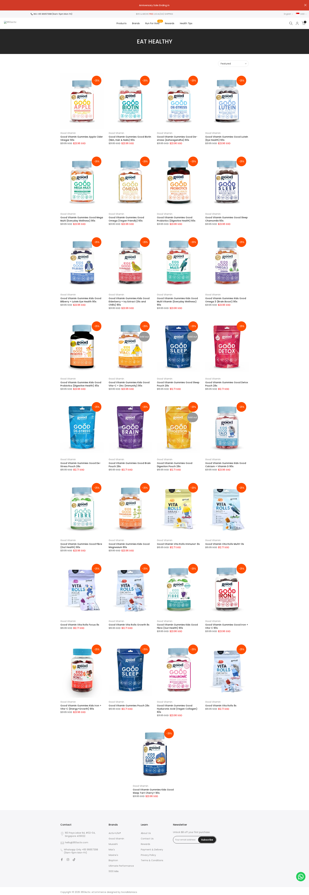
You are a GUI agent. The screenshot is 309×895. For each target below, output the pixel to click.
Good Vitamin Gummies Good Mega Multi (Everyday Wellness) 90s (81, 219)
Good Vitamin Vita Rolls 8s (220, 705)
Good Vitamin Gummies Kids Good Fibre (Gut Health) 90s (177, 626)
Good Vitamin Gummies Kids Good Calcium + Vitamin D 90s (225, 465)
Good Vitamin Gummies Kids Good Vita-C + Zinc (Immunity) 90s (129, 384)
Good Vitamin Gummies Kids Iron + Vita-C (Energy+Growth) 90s (80, 707)
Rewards (169, 23)
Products (121, 23)
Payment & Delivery (152, 849)
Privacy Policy (148, 855)
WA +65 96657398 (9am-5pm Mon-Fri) (52, 14)
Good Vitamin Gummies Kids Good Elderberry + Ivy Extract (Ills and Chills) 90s (129, 301)
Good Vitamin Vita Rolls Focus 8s (79, 624)
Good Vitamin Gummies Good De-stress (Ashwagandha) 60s (177, 138)
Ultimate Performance (121, 865)
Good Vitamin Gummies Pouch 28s (129, 705)
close (3, 5)
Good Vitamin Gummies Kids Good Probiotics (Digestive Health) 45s (80, 384)
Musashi (113, 844)
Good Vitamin (68, 133)
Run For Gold (153, 23)
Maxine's (113, 855)
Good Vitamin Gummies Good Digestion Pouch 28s (174, 465)
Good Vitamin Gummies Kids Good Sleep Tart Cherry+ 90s (153, 791)
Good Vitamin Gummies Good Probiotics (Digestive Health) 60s (176, 219)
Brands (136, 23)
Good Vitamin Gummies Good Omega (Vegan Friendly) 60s (126, 219)
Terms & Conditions (152, 860)
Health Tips (186, 23)
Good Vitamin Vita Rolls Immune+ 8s (178, 544)
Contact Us (147, 838)
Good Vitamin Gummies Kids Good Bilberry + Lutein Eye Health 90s (80, 300)
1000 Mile (114, 871)
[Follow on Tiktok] (74, 859)
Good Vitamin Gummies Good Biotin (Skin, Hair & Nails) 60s (130, 138)
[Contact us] (300, 876)
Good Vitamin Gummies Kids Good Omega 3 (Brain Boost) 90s (225, 300)
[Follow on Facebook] (61, 859)
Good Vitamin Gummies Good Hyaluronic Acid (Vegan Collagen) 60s (177, 709)
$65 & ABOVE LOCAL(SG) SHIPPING (154, 14)
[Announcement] (154, 5)
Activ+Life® (115, 833)
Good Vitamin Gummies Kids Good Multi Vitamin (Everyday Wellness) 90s (177, 301)
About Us (146, 833)
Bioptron (113, 860)
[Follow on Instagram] (67, 859)
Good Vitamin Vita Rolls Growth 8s (129, 624)
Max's (112, 849)
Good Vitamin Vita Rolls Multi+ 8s (224, 544)
